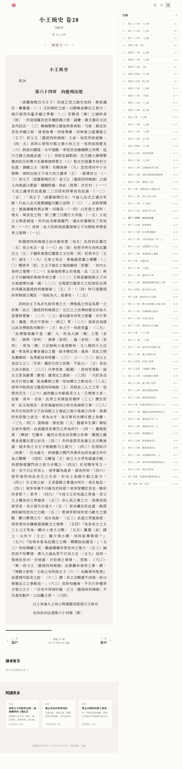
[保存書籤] (155, 5)
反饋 (83, 745)
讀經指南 (74, 745)
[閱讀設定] (162, 5)
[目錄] (168, 5)
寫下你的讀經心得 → (17, 670)
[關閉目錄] (176, 15)
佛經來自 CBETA (40, 745)
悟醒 (57, 27)
